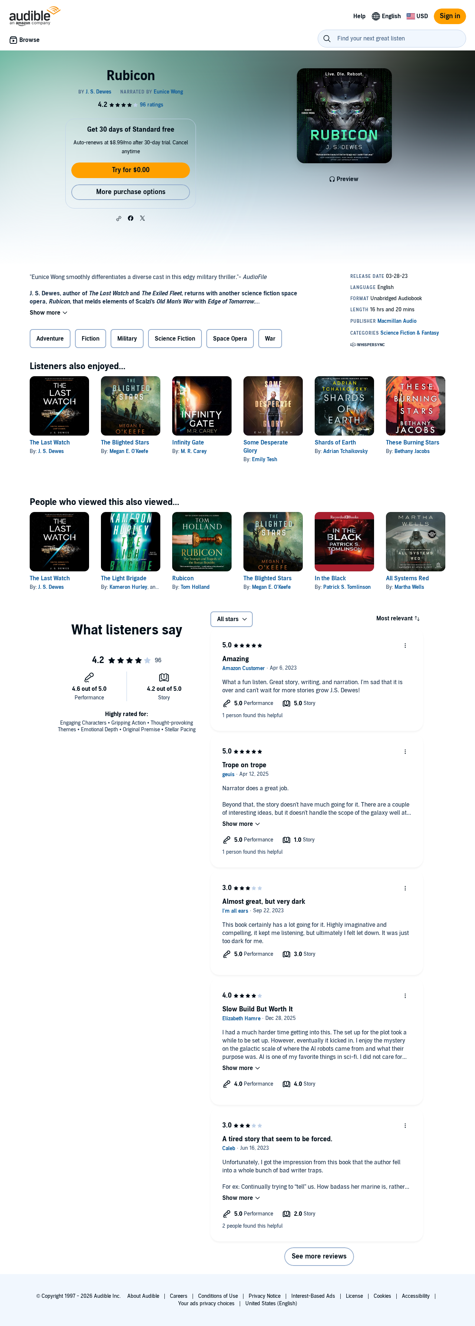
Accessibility (416, 1296)
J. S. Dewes (51, 451)
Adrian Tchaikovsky (345, 451)
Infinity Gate (188, 442)
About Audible (143, 1296)
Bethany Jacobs (412, 451)
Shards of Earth (335, 442)
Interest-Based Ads (313, 1296)
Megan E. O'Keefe (128, 451)
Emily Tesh (264, 459)
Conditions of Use (218, 1296)
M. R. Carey (194, 451)
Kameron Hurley (128, 587)
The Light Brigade (124, 578)
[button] (119, 218)
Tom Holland (195, 587)
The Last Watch (50, 442)
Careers (178, 1296)
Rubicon (183, 578)
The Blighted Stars (125, 442)
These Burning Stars (412, 442)
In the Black (330, 578)
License (354, 1296)
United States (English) (271, 1303)
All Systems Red (407, 578)
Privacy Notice (265, 1296)
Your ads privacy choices (206, 1303)
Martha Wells (409, 587)
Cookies (382, 1296)
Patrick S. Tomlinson (347, 587)
